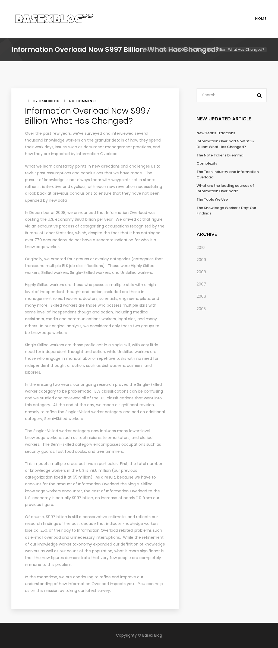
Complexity (207, 163)
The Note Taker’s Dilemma (220, 155)
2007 (201, 284)
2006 (201, 296)
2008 (201, 272)
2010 (201, 247)
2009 (201, 259)
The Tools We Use (212, 199)
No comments (83, 101)
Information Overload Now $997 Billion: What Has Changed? (226, 144)
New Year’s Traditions (216, 133)
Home (261, 18)
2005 (201, 309)
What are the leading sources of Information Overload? (225, 188)
